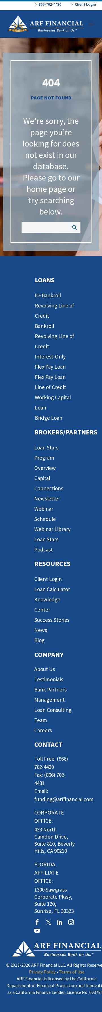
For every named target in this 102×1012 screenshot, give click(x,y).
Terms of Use (71, 972)
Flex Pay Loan (50, 377)
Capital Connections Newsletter (48, 488)
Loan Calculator (52, 589)
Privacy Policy (42, 972)
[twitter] (48, 922)
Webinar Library (52, 529)
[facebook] (37, 922)
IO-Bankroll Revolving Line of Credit (54, 305)
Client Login (85, 4)
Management (49, 699)
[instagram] (71, 922)
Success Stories (51, 619)
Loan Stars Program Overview (46, 457)
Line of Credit (50, 387)
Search (74, 227)
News (40, 630)
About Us (44, 669)
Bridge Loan (48, 417)
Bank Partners (50, 689)
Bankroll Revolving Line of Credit (54, 336)
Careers (43, 730)
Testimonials (48, 679)
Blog (39, 640)
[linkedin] (60, 922)
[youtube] (37, 930)
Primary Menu (91, 24)
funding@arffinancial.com (64, 799)
